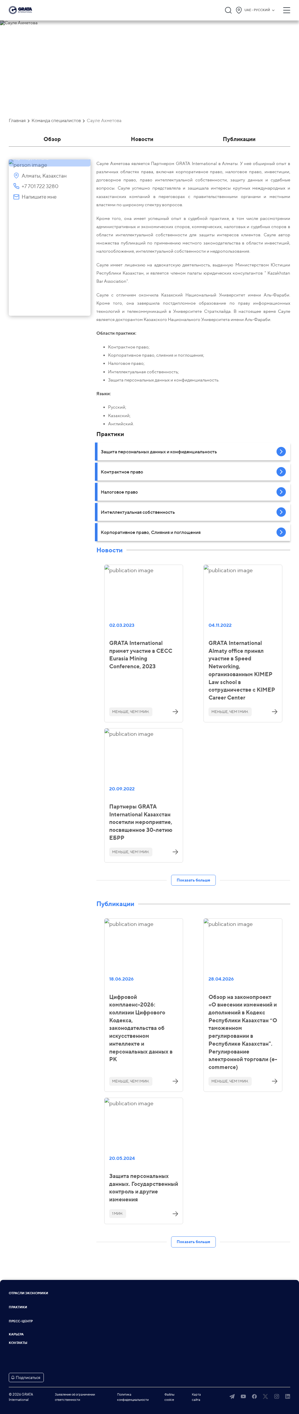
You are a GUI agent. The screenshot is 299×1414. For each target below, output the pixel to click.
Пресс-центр (21, 1321)
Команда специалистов (56, 120)
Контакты (18, 1342)
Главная (17, 120)
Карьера (16, 1334)
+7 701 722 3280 (40, 186)
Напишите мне (39, 197)
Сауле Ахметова (104, 120)
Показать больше (193, 880)
